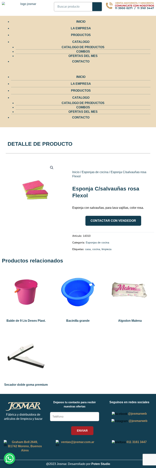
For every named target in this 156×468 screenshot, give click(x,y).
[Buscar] (97, 6)
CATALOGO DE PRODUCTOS (83, 47)
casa (88, 249)
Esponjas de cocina (95, 172)
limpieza (106, 249)
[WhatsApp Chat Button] (9, 458)
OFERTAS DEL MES (83, 56)
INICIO (80, 21)
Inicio (76, 172)
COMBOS (83, 51)
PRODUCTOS (81, 35)
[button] (76, 71)
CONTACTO (80, 61)
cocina (96, 249)
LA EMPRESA (81, 28)
